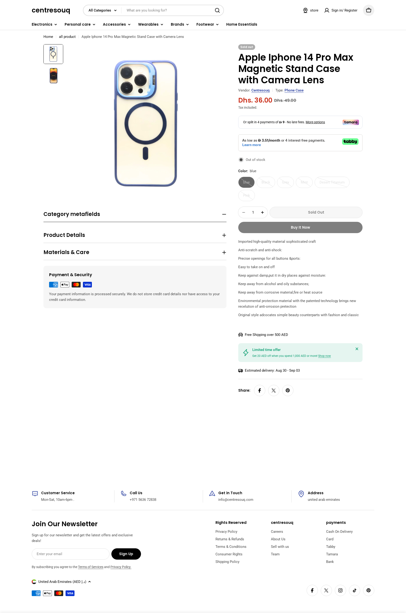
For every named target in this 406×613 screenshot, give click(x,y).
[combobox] (153, 10)
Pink (249, 197)
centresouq (51, 10)
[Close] (356, 348)
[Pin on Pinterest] (287, 390)
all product (67, 37)
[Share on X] (273, 390)
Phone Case (294, 90)
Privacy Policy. (120, 567)
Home (48, 37)
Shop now (324, 356)
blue (249, 184)
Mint (307, 184)
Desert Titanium (335, 184)
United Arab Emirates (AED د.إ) (62, 582)
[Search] (217, 10)
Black (268, 184)
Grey (288, 184)
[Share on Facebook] (259, 390)
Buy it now (300, 227)
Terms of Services (90, 567)
